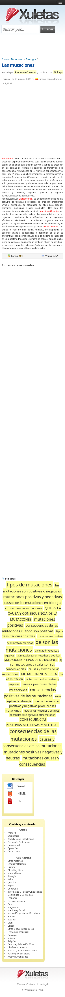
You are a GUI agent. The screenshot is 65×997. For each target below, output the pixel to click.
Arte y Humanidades (18, 956)
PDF (20, 801)
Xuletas (21, 984)
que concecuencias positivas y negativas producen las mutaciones (32, 706)
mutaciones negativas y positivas (41, 710)
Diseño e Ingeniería (17, 947)
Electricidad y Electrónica (20, 894)
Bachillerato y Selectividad (21, 839)
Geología (12, 935)
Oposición (13, 848)
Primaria (12, 832)
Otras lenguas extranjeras (21, 928)
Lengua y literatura (17, 863)
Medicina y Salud (16, 910)
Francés (12, 916)
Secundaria (13, 835)
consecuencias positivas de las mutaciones (30, 693)
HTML (21, 793)
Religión (12, 941)
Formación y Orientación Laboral (24, 913)
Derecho (12, 904)
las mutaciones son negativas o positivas (38, 655)
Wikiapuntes (31, 990)
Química (12, 882)
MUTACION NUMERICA (39, 674)
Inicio (5, 59)
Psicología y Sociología (19, 953)
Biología (31, 59)
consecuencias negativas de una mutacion (32, 715)
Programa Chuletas (25, 72)
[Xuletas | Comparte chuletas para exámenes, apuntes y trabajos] (32, 23)
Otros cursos (14, 851)
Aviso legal (42, 984)
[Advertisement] (32, 46)
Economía (13, 898)
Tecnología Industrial (18, 932)
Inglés (11, 885)
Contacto (30, 984)
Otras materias (15, 860)
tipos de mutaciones (29, 584)
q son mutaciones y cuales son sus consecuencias (34, 664)
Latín (10, 922)
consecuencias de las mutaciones (33, 735)
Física (10, 879)
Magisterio (13, 907)
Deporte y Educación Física (21, 944)
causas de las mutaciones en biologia (32, 602)
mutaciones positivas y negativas (32, 596)
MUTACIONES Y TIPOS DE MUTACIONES (30, 660)
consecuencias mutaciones (23, 608)
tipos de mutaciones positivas (32, 633)
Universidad (14, 845)
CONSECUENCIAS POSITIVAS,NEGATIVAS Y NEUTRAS (32, 722)
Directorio (17, 59)
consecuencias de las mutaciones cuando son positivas (30, 628)
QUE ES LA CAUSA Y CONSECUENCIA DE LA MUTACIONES (34, 614)
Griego (11, 925)
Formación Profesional (19, 842)
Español (12, 919)
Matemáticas (14, 873)
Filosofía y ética (15, 870)
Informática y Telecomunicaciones (25, 891)
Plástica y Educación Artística (22, 950)
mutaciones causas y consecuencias (39, 761)
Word (21, 786)
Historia (12, 867)
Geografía (13, 888)
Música (11, 938)
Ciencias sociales (16, 901)
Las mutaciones (18, 65)
